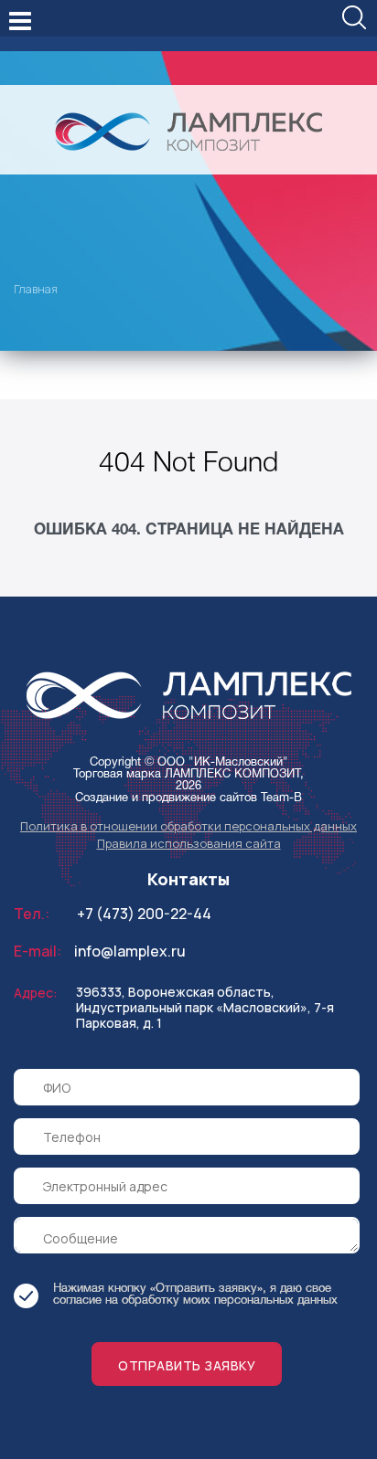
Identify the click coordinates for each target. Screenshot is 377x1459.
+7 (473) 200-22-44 (144, 914)
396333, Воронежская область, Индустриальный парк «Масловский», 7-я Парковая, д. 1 (205, 1007)
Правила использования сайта (189, 843)
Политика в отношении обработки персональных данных (188, 825)
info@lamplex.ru (130, 951)
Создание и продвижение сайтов (166, 798)
